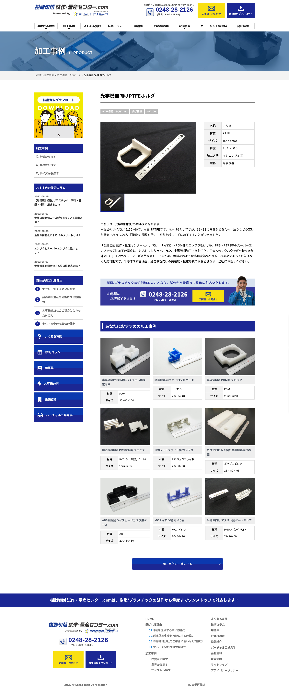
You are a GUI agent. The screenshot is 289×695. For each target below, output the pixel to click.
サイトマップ (219, 664)
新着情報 (216, 659)
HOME (149, 618)
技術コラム (115, 26)
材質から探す (48, 156)
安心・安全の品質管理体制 (56, 324)
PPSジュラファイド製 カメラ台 (174, 450)
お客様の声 (161, 26)
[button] (104, 159)
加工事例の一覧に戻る (177, 564)
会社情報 (243, 26)
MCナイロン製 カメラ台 (170, 520)
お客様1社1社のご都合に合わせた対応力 (59, 313)
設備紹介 (185, 26)
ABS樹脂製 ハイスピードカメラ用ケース (124, 522)
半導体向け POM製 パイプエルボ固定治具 (123, 382)
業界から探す (48, 165)
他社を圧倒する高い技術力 (56, 289)
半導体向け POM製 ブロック (224, 380)
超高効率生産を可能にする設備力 (59, 299)
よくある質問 (92, 26)
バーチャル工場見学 (214, 26)
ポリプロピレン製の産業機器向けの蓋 (229, 452)
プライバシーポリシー (224, 670)
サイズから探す (49, 173)
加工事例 (69, 26)
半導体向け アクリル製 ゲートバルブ (229, 520)
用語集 (138, 26)
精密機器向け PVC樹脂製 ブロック (123, 450)
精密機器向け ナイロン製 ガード (174, 380)
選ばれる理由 (46, 26)
